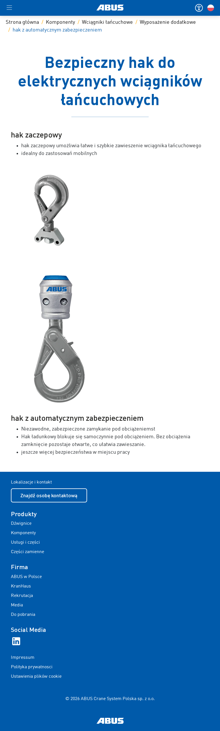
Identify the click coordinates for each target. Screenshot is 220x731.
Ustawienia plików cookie (36, 676)
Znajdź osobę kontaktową (48, 495)
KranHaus (21, 586)
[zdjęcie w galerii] (110, 210)
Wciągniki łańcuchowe (107, 22)
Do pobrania (23, 614)
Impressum (22, 657)
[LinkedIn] (16, 641)
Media (17, 605)
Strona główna (22, 22)
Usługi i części (25, 542)
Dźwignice (21, 523)
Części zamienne (27, 552)
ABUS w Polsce (26, 577)
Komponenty (60, 22)
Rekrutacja (22, 596)
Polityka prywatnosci (31, 667)
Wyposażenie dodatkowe (168, 22)
